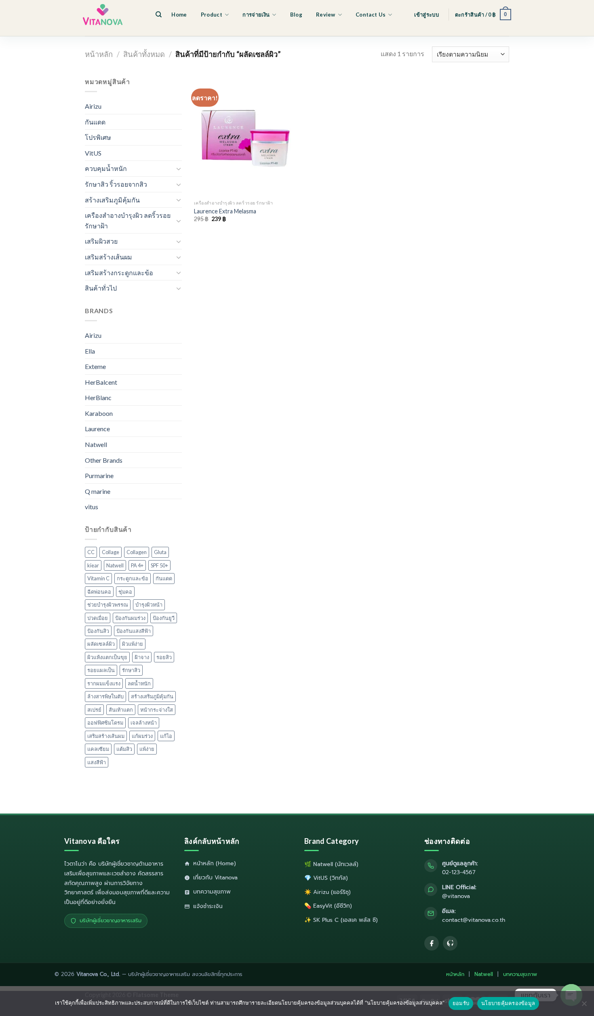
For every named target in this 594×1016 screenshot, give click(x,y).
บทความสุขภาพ (212, 891)
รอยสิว (164, 657)
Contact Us (370, 14)
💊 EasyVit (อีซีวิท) (328, 906)
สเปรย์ (94, 709)
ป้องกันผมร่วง (130, 618)
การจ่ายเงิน (256, 14)
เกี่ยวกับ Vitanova (215, 877)
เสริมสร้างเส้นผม (108, 257)
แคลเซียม (98, 749)
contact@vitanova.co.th (473, 920)
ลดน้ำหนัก (139, 683)
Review (325, 14)
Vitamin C (98, 578)
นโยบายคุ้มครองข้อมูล (508, 1003)
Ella (90, 351)
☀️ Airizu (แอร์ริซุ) (327, 892)
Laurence (97, 428)
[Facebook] (431, 943)
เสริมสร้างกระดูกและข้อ (119, 272)
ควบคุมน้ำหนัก (106, 168)
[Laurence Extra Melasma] (244, 136)
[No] (584, 1005)
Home (179, 14)
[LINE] (450, 943)
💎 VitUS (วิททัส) (326, 878)
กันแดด (95, 122)
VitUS (93, 153)
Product (211, 14)
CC (91, 552)
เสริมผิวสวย (101, 241)
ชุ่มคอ (125, 591)
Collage (110, 552)
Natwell (96, 444)
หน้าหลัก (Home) (214, 863)
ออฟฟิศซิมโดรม (105, 722)
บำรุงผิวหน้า (148, 604)
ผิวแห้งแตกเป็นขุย (107, 657)
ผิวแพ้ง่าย (132, 644)
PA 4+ (137, 565)
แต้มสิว (124, 749)
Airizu (93, 106)
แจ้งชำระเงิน (208, 906)
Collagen (136, 552)
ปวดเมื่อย (97, 618)
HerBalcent (101, 382)
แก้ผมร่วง (142, 736)
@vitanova (456, 896)
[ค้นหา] (159, 14)
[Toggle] (178, 168)
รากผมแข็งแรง (103, 683)
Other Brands (103, 460)
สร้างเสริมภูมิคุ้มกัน (112, 200)
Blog (296, 14)
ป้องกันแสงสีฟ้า (133, 631)
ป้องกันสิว (98, 631)
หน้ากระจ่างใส (156, 709)
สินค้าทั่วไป (101, 288)
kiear (93, 565)
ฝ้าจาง (142, 657)
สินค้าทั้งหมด (144, 54)
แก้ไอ (166, 736)
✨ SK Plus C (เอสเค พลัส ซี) (341, 920)
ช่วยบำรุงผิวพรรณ (107, 604)
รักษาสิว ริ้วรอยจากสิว (116, 184)
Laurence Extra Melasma (225, 211)
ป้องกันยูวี (164, 618)
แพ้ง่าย (146, 749)
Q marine (97, 491)
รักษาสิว (131, 670)
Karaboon (99, 413)
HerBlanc (98, 397)
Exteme (95, 366)
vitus (91, 506)
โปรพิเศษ (98, 137)
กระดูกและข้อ (132, 578)
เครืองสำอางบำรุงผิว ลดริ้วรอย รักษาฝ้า (128, 220)
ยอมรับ (461, 1003)
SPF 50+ (159, 565)
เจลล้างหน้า (144, 722)
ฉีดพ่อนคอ (99, 591)
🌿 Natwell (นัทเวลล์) (331, 864)
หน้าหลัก (99, 54)
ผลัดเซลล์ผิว (101, 644)
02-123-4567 (459, 872)
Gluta (160, 552)
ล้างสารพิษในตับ (105, 696)
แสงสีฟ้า (96, 762)
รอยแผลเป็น (101, 670)
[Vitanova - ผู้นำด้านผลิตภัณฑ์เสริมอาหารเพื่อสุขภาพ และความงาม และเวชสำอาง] (115, 14)
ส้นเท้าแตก (121, 709)
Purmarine (99, 475)
